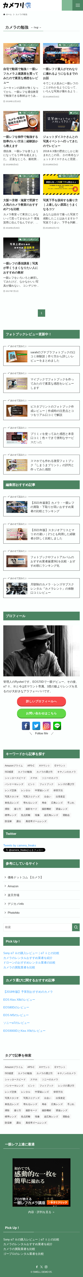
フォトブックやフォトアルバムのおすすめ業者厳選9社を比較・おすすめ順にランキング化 (52, 561)
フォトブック (46, 784)
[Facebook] (26, 726)
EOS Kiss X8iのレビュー (19, 999)
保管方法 (58, 790)
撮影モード (31, 809)
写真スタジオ (12, 796)
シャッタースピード (15, 778)
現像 (37, 815)
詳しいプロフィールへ (41, 701)
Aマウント (44, 765)
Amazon (13, 886)
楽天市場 (13, 895)
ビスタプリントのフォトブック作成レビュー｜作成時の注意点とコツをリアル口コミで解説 (52, 410)
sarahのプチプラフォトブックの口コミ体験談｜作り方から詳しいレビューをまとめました (52, 356)
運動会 (66, 815)
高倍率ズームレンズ (36, 821)
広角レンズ (57, 802)
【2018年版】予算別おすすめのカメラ (28, 991)
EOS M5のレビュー (16, 1015)
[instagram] (46, 1267)
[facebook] (37, 1267)
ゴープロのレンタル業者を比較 (23, 1253)
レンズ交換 (10, 790)
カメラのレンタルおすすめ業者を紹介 (28, 957)
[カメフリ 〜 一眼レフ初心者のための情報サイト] (17, 5)
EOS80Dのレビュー (16, 1007)
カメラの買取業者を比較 (19, 967)
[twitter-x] (41, 1267)
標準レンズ (10, 815)
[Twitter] (36, 726)
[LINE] (57, 726)
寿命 (44, 802)
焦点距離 (25, 815)
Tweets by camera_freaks (19, 845)
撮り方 (17, 809)
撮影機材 (46, 809)
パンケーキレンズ (14, 784)
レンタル (25, 790)
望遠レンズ (61, 809)
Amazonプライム (14, 765)
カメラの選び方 (44, 771)
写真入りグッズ (31, 796)
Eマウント (60, 765)
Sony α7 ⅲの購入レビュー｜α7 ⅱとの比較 (31, 953)
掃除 (7, 809)
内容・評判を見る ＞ (41, 1212)
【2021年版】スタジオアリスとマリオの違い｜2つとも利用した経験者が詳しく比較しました (52, 534)
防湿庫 (8, 821)
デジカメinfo (16, 903)
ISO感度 (9, 771)
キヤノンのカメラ (66, 771)
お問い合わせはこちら (41, 713)
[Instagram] (46, 726)
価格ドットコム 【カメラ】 (25, 877)
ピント (31, 784)
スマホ (33, 778)
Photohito (13, 912)
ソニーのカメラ (50, 778)
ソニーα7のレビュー (16, 1022)
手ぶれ (70, 802)
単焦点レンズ (12, 802)
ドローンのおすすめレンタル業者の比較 (29, 962)
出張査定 (60, 796)
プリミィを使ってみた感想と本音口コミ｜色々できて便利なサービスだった (52, 438)
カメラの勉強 (25, 771)
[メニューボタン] (77, 5)
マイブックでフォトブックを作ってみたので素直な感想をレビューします (52, 383)
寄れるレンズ (30, 802)
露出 (18, 821)
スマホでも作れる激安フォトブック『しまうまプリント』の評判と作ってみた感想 (52, 465)
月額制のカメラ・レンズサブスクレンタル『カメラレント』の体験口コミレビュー (52, 588)
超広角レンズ (51, 815)
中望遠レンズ (42, 790)
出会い (47, 796)
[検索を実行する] (76, 927)
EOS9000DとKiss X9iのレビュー (24, 1030)
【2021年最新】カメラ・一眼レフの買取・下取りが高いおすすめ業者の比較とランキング (52, 507)
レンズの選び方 (66, 784)
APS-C (31, 765)
